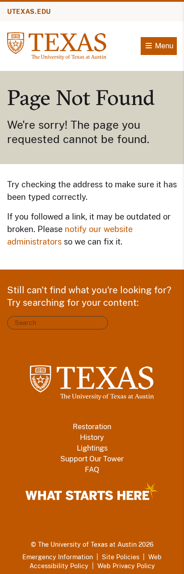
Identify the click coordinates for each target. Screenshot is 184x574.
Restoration (92, 426)
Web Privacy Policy (126, 566)
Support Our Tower (92, 459)
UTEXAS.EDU (29, 11)
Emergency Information (57, 557)
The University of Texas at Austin (87, 544)
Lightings (92, 448)
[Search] (98, 323)
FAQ (92, 469)
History (92, 437)
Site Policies (120, 557)
